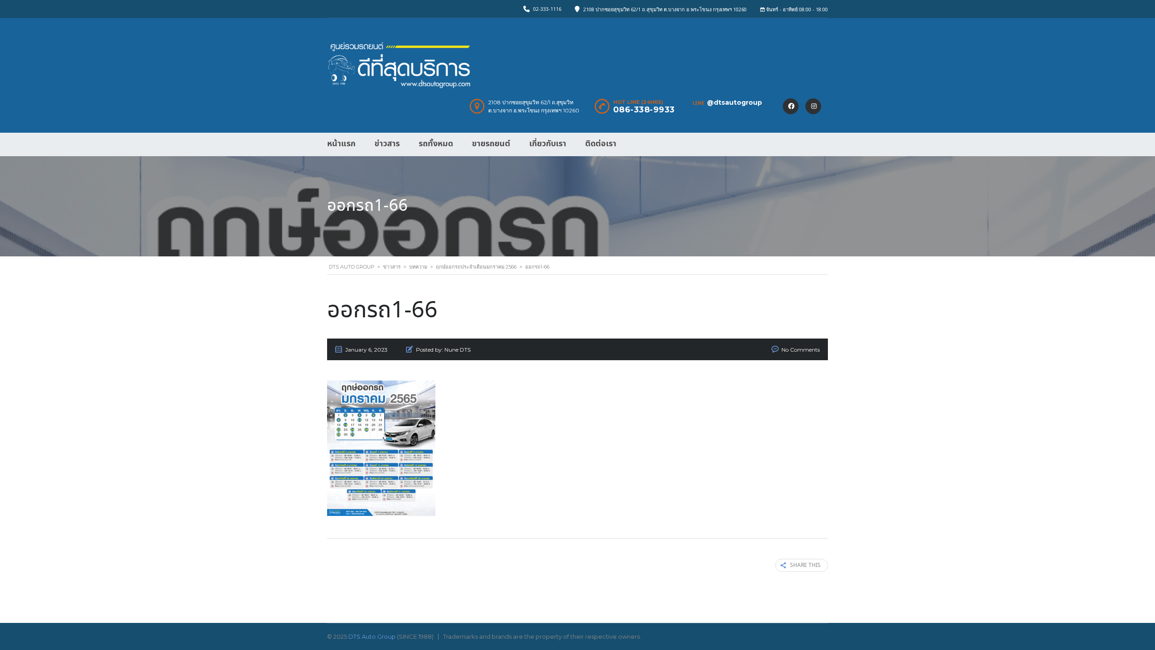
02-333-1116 (547, 8)
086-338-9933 (644, 110)
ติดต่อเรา (600, 144)
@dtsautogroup (734, 102)
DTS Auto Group (372, 636)
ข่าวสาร (387, 144)
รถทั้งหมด (436, 144)
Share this (805, 565)
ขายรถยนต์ (491, 144)
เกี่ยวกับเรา (547, 144)
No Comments (800, 349)
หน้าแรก (341, 144)
